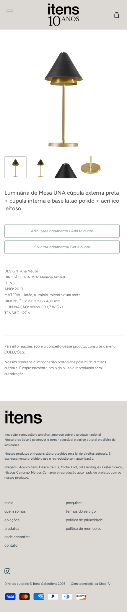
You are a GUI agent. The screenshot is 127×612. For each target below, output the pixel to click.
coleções (11, 520)
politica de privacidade (84, 520)
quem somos (15, 511)
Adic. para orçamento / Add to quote (62, 231)
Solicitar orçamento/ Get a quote (62, 247)
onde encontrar (17, 537)
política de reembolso (83, 528)
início (8, 502)
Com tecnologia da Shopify (90, 584)
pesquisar (74, 502)
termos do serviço (81, 511)
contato (10, 545)
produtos (11, 528)
